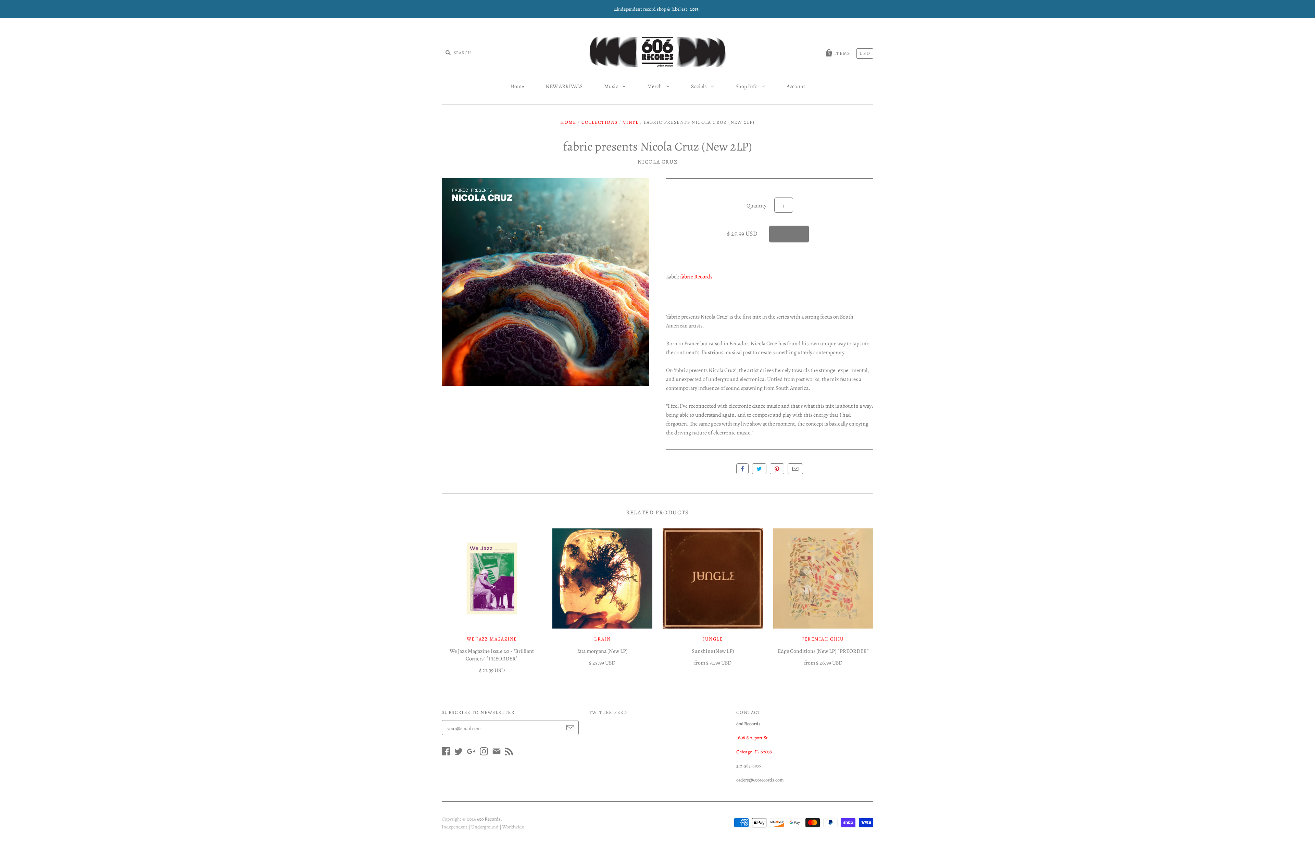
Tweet (759, 468)
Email (795, 468)
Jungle (713, 639)
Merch (655, 86)
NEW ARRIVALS (564, 86)
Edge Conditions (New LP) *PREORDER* (823, 651)
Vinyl (631, 122)
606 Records (489, 819)
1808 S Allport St (752, 737)
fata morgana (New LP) (602, 651)
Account (796, 86)
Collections (599, 122)
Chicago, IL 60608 (754, 752)
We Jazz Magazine (492, 639)
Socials (699, 86)
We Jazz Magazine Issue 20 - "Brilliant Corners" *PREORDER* (492, 654)
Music (611, 86)
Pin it (777, 468)
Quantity (756, 206)
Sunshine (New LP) (713, 651)
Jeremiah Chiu (823, 639)
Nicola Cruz (658, 162)
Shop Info (747, 86)
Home (517, 86)
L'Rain (602, 639)
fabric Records (696, 276)
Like (742, 468)
